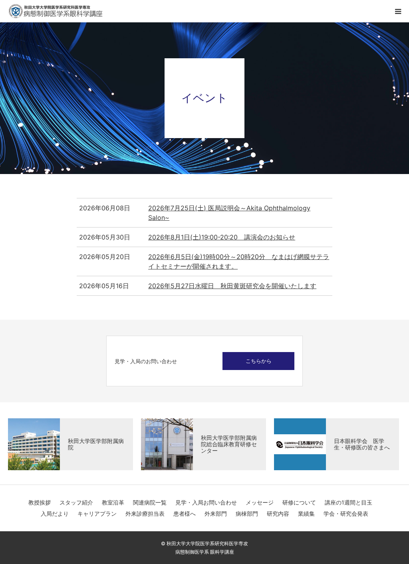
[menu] (398, 11)
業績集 (306, 513)
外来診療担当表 (145, 513)
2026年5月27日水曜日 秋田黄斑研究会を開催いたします (232, 286)
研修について (299, 502)
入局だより (55, 513)
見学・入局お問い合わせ (206, 502)
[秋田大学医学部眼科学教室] (56, 11)
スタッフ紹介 (76, 502)
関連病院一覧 (150, 502)
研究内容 (278, 513)
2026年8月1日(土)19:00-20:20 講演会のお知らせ (221, 237)
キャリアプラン (97, 513)
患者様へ (184, 513)
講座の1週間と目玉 (348, 502)
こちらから (259, 361)
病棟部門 (247, 513)
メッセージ (260, 502)
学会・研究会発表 (346, 513)
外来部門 (215, 513)
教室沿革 (113, 502)
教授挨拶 (39, 502)
